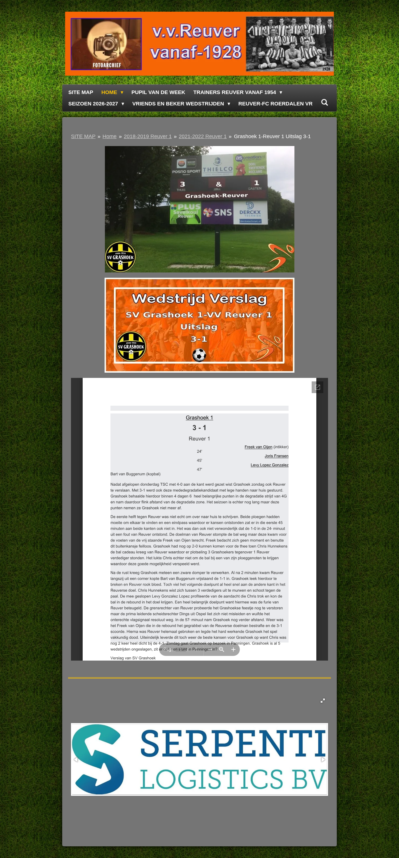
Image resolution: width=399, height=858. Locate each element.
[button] (322, 700)
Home (110, 136)
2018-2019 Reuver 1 (148, 136)
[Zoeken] (324, 102)
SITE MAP (83, 136)
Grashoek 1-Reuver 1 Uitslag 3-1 (272, 136)
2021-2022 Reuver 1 (203, 136)
